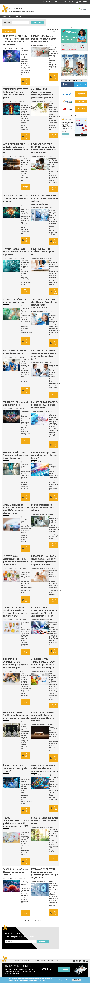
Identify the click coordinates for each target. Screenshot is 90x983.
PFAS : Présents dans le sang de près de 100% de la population (16, 252)
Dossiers (45, 9)
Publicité (51, 961)
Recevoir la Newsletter (74, 81)
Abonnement (53, 9)
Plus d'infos (41, 980)
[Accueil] (5, 9)
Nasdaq (80, 8)
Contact (64, 961)
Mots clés (7, 22)
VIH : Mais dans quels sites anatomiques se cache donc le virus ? (44, 455)
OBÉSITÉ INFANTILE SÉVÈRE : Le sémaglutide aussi (43, 252)
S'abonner (42, 941)
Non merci (76, 980)
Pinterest (80, 960)
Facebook (74, 960)
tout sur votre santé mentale (81, 94)
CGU (57, 961)
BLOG (71, 9)
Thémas (71, 1)
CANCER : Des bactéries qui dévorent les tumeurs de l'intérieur (16, 872)
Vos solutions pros (81, 109)
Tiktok (83, 960)
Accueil (4, 16)
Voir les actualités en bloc (58, 31)
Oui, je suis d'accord (65, 980)
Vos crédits (81, 101)
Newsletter (26, 961)
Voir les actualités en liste (54, 31)
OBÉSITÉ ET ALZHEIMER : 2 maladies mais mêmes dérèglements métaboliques (44, 768)
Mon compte (82, 1)
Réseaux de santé (63, 9)
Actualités (37, 9)
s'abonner (64, 969)
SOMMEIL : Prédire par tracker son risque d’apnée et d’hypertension (43, 39)
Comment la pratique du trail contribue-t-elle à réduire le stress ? (44, 821)
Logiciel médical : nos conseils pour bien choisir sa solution (44, 508)
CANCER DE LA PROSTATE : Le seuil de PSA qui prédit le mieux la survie (44, 405)
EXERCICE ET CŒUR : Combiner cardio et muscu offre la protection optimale (16, 715)
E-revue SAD (58, 1)
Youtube (87, 960)
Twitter (77, 960)
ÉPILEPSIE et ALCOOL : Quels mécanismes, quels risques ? (15, 768)
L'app (65, 1)
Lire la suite (26, 81)
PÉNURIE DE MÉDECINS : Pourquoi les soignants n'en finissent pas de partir (15, 455)
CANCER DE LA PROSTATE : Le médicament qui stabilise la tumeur (16, 198)
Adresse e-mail (9, 938)
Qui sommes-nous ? (39, 961)
